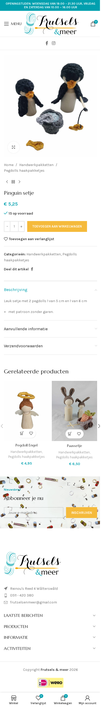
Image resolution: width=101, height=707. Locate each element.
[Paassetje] (74, 411)
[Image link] (32, 563)
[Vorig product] (7, 182)
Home (8, 165)
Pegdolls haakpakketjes (24, 170)
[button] (22, 433)
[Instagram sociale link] (53, 43)
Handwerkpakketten (36, 165)
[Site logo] (51, 23)
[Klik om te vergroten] (13, 147)
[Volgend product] (19, 182)
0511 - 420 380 (22, 595)
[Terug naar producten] (13, 182)
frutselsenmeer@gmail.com (33, 602)
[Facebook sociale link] (47, 43)
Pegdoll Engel (27, 445)
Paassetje (74, 445)
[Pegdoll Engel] (26, 411)
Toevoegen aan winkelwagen (57, 226)
